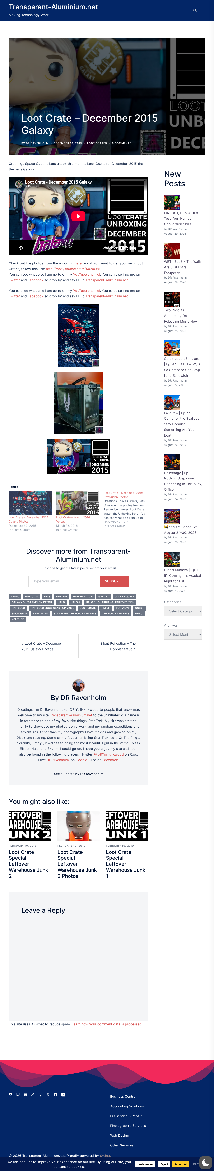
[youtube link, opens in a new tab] (10, 1094)
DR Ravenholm (37, 143)
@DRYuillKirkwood (109, 754)
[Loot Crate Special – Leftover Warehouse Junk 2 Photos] (78, 825)
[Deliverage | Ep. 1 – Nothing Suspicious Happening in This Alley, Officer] (172, 462)
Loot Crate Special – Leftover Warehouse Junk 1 (125, 864)
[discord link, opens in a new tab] (25, 1094)
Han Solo (18, 607)
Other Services (121, 1145)
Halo (61, 602)
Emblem (61, 596)
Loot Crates (97, 143)
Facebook (35, 280)
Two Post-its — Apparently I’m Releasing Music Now (181, 315)
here (78, 263)
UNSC (139, 613)
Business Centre (122, 1096)
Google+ (82, 760)
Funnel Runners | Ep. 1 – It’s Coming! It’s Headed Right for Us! (182, 575)
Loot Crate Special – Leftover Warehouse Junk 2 (28, 864)
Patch (106, 607)
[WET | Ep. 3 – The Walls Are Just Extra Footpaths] (172, 251)
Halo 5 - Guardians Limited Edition (110, 602)
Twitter (14, 280)
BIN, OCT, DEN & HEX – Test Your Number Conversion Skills (182, 218)
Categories (172, 602)
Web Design (119, 1135)
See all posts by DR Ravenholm (78, 774)
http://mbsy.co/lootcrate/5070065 (73, 269)
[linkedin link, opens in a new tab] (63, 1094)
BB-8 (47, 596)
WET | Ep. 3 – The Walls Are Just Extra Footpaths (182, 267)
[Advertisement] (107, 79)
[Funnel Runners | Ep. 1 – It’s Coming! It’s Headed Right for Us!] (172, 559)
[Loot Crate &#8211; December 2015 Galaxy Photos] (30, 503)
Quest (139, 607)
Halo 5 (75, 602)
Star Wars (40, 613)
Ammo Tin (31, 596)
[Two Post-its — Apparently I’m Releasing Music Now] (172, 299)
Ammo (15, 596)
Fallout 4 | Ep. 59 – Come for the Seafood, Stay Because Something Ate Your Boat (182, 424)
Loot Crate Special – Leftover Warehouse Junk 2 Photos (77, 864)
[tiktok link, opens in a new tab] (33, 1094)
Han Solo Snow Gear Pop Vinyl (52, 607)
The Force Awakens (115, 613)
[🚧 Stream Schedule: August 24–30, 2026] (172, 516)
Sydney (106, 1155)
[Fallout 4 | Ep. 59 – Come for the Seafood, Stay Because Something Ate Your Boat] (172, 402)
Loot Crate (88, 607)
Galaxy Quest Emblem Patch (32, 602)
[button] (205, 1162)
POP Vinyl (122, 607)
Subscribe (114, 581)
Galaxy (103, 596)
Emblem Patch (83, 596)
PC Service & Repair (126, 1116)
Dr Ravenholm (58, 760)
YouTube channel (86, 274)
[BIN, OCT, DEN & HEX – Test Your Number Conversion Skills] (172, 202)
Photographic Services (128, 1125)
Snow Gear (19, 613)
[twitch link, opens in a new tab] (18, 1094)
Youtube (18, 619)
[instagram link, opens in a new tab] (40, 1094)
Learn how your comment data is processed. (107, 1024)
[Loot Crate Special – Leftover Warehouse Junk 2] (30, 825)
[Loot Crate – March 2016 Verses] (77, 503)
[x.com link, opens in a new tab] (48, 1094)
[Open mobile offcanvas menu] (203, 10)
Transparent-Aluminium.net (53, 7)
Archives (171, 625)
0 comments (121, 143)
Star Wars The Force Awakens (75, 613)
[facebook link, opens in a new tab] (55, 1094)
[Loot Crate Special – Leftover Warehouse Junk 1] (127, 825)
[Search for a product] (195, 10)
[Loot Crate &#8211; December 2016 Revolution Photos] (127, 509)
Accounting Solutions (127, 1106)
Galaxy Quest (124, 596)
